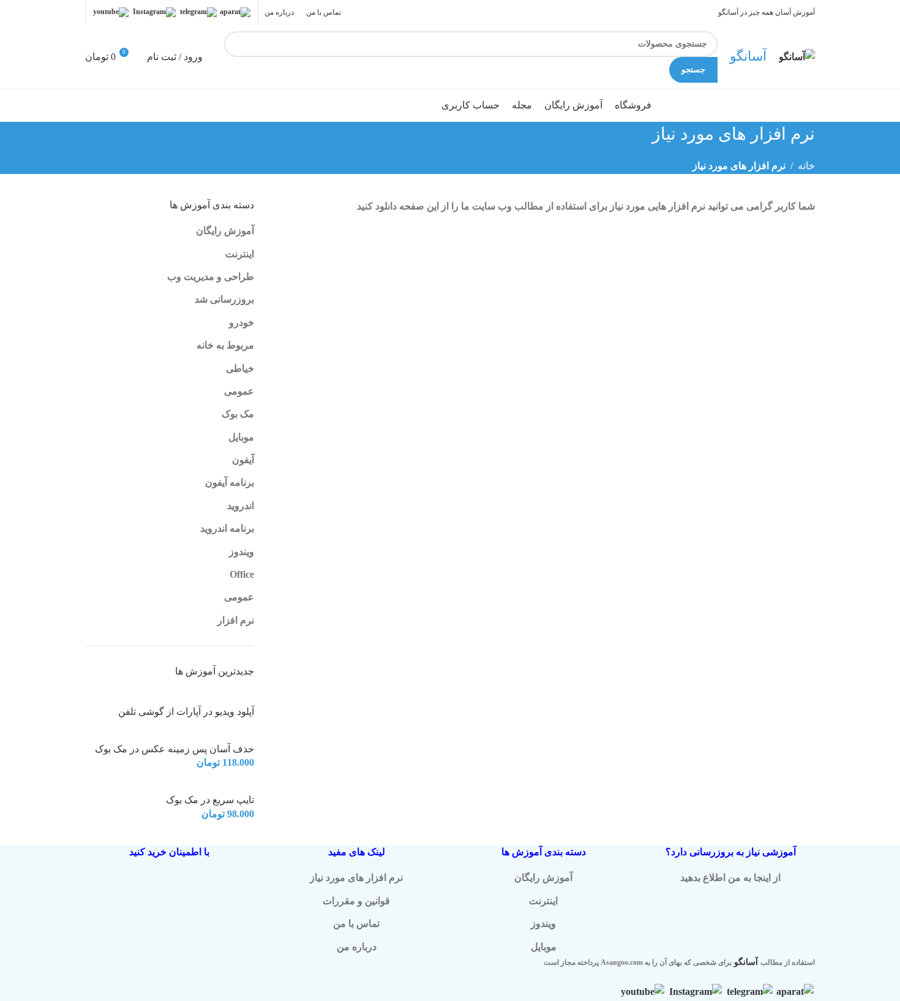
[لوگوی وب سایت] (797, 55)
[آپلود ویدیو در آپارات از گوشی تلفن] (210, 697)
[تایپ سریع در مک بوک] (228, 785)
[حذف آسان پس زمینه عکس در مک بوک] (217, 735)
